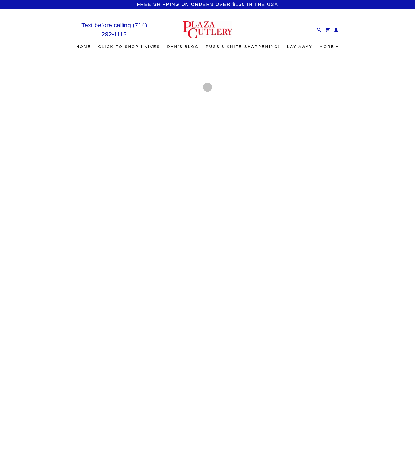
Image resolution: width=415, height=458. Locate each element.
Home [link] (83, 46)
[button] (327, 29)
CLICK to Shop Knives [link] (129, 46)
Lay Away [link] (300, 46)
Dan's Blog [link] (183, 46)
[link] (207, 29)
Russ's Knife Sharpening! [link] (243, 46)
